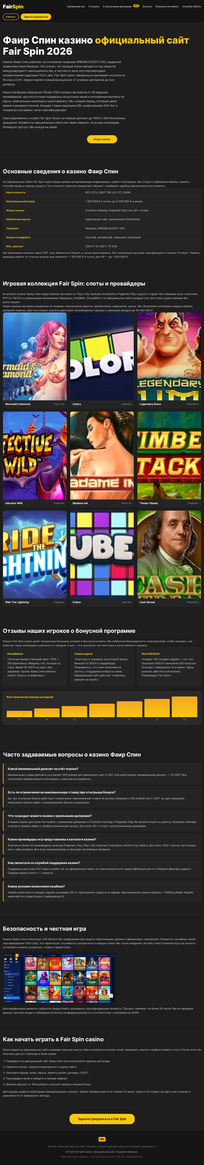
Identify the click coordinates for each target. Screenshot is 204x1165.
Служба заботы (191, 6)
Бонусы (147, 6)
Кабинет (11, 16)
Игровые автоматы (167, 6)
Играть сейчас (102, 139)
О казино (93, 6)
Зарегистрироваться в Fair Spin (102, 1119)
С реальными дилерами (120, 6)
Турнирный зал (76, 6)
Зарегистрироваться (36, 16)
